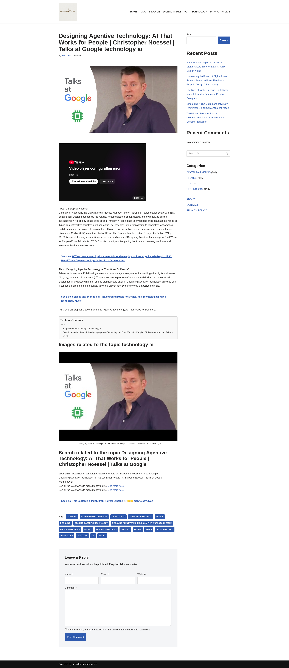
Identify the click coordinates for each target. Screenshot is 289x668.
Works (102, 536)
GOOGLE (88, 529)
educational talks (70, 529)
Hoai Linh (66, 55)
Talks (149, 529)
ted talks (82, 536)
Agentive (72, 517)
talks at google (164, 529)
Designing (65, 523)
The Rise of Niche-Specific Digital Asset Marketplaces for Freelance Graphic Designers (207, 94)
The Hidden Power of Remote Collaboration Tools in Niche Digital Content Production (205, 117)
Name (69, 574)
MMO (143, 11)
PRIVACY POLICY (220, 11)
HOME (133, 11)
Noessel (125, 529)
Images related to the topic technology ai (82, 328)
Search (190, 34)
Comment (71, 588)
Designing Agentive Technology (91, 523)
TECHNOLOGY (198, 11)
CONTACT (192, 205)
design (159, 517)
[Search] (227, 153)
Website (141, 574)
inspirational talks (106, 529)
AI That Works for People (94, 517)
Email (105, 574)
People (137, 529)
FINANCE (154, 11)
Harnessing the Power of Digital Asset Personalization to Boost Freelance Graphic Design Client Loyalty (206, 80)
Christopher (118, 517)
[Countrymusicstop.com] (68, 12)
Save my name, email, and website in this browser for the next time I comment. (108, 629)
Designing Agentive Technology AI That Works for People (142, 523)
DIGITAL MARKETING (175, 11)
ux (93, 536)
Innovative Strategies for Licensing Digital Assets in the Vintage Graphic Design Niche (205, 66)
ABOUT (190, 199)
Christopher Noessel (141, 517)
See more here (116, 486)
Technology (66, 536)
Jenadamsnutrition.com (84, 664)
